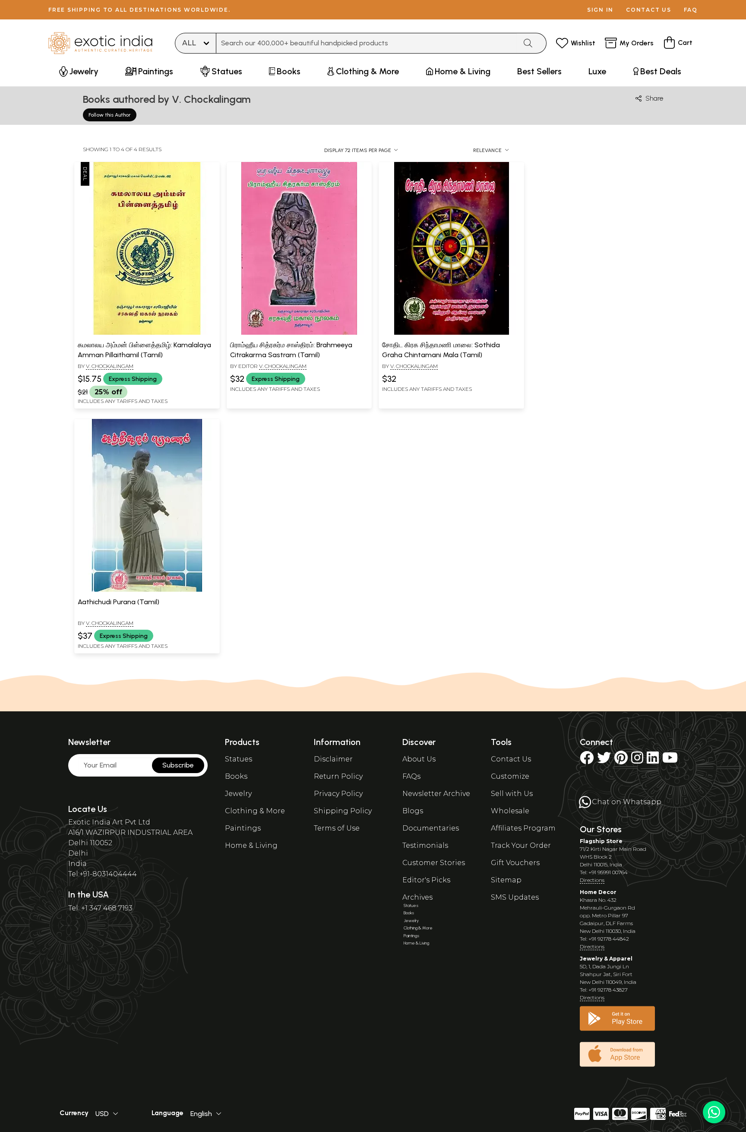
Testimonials (425, 845)
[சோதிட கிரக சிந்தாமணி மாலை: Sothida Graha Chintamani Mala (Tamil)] (451, 333)
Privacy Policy (338, 794)
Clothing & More (255, 811)
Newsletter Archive (436, 794)
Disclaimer (333, 759)
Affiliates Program (523, 828)
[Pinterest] (621, 760)
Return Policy (338, 776)
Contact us (648, 9)
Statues (238, 759)
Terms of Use (337, 828)
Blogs (412, 811)
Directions (592, 880)
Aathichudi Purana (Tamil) (118, 602)
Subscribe (178, 765)
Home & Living (251, 845)
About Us (419, 759)
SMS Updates (515, 897)
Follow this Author (110, 115)
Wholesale (510, 811)
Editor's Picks (426, 880)
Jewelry (238, 794)
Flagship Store (601, 841)
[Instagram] (637, 760)
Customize (510, 776)
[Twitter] (604, 760)
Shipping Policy (343, 811)
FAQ (691, 9)
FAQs (411, 776)
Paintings (243, 828)
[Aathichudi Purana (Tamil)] (147, 590)
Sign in (600, 9)
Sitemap (506, 880)
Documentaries (430, 828)
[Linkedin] (653, 760)
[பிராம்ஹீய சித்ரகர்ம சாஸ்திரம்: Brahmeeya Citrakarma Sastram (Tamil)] (299, 333)
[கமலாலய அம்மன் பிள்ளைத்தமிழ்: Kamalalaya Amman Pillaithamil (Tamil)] (147, 333)
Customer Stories (433, 863)
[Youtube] (670, 760)
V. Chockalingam (109, 366)
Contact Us (511, 759)
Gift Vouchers (515, 863)
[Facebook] (587, 760)
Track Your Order (521, 845)
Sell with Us (512, 794)
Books (236, 776)
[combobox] (366, 43)
